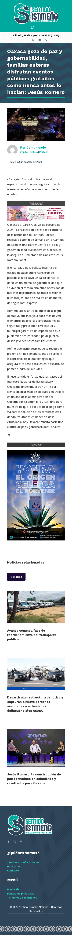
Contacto (13, 870)
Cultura (34, 152)
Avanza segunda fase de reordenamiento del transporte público (32, 635)
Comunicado (36, 147)
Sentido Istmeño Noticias (23, 862)
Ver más (16, 576)
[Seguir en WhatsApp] (46, 40)
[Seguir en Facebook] (26, 40)
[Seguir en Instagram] (39, 40)
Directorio (13, 866)
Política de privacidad (20, 893)
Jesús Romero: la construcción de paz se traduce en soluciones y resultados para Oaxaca (34, 778)
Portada (43, 152)
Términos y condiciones (22, 897)
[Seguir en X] (32, 40)
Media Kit (13, 889)
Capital (24, 152)
